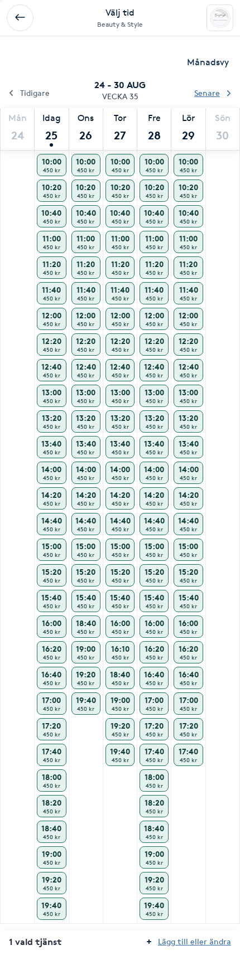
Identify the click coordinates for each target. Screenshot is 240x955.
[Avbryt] (20, 17)
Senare (207, 93)
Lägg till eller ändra (194, 941)
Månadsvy (208, 62)
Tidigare (35, 93)
